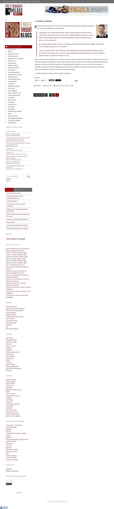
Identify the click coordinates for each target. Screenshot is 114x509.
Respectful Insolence (12, 449)
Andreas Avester (13, 56)
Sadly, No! (9, 362)
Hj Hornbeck (24, 154)
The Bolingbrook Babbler (15, 118)
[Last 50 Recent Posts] (10, 131)
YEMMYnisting (12, 123)
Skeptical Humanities (12, 366)
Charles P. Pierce (11, 346)
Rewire (8, 360)
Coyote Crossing (10, 381)
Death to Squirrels (13, 68)
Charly (16, 146)
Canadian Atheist (11, 312)
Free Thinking (10, 318)
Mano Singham (12, 91)
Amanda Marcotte (11, 340)
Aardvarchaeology (11, 427)
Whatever (9, 370)
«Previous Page (38, 95)
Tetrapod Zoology (11, 456)
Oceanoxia (11, 97)
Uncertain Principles (12, 460)
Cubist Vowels (12, 63)
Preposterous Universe (12, 396)
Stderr (10, 113)
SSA (7, 327)
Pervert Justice (12, 100)
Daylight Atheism (13, 65)
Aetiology (8, 429)
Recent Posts (36, 1)
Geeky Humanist (13, 77)
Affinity (10, 51)
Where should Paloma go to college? (17, 228)
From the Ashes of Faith (15, 74)
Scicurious (9, 402)
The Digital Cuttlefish (14, 120)
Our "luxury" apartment (12, 162)
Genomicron (9, 385)
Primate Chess (12, 104)
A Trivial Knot (12, 49)
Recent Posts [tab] (9, 189)
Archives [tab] (28, 189)
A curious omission (43, 20)
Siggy (19, 163)
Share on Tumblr (51, 80)
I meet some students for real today (17, 225)
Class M (8, 431)
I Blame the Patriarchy (12, 352)
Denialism (9, 437)
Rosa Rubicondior (11, 323)
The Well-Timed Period (12, 414)
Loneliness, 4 (9, 149)
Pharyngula (11, 102)
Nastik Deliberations (14, 95)
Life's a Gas (11, 88)
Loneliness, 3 (9, 152)
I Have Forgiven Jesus (14, 79)
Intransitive (11, 84)
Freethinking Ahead (14, 72)
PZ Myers (18, 135)
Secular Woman (10, 364)
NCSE (7, 392)
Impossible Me (12, 81)
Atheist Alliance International (14, 310)
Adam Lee (21, 169)
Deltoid (8, 435)
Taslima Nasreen (13, 116)
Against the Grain (13, 54)
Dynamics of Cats (11, 441)
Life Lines (8, 445)
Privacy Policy (13, 1)
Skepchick (9, 469)
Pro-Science (11, 107)
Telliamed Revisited (12, 412)
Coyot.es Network (11, 379)
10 (57, 95)
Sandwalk (9, 325)
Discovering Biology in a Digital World (17, 439)
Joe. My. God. (10, 354)
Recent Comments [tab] (19, 189)
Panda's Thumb (10, 394)
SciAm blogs (9, 400)
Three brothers (10, 222)
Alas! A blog (9, 338)
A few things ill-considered (14, 425)
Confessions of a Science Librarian (16, 433)
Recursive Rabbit (11, 248)
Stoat (7, 453)
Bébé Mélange (19, 150)
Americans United (11, 342)
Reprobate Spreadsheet (15, 111)
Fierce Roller (11, 70)
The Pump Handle (11, 457)
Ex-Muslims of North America (14, 316)
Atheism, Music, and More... (16, 58)
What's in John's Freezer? (13, 416)
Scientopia (9, 408)
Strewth (8, 252)
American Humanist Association (15, 308)
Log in (8, 181)
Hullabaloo (9, 350)
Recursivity (11, 109)
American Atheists (11, 306)
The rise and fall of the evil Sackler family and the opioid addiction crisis (17, 138)
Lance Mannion (10, 356)
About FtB (6, 1)
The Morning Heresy (12, 329)
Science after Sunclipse (13, 404)
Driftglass (9, 348)
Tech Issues (22, 1)
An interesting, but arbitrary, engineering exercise (17, 267)
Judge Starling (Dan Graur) (14, 390)
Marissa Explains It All (14, 93)
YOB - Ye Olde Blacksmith (13, 265)
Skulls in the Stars (11, 410)
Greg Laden (9, 443)
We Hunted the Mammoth (13, 368)
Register (8, 179)
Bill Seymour (11, 61)
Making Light (10, 358)
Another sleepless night (13, 134)
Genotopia (9, 388)
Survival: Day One (11, 201)
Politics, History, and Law (62, 85)
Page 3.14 (9, 447)
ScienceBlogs (10, 406)
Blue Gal (8, 344)
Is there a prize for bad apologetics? (17, 219)
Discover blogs (10, 383)
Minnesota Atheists (11, 320)
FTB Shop (28, 1)
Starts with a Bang (11, 451)
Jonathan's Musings (14, 86)
